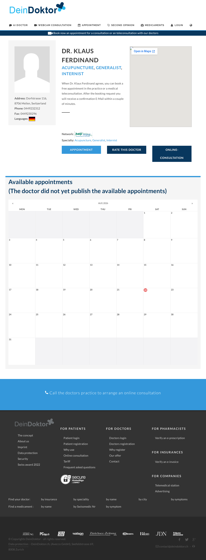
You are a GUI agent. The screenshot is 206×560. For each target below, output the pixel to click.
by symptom (113, 506)
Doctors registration (122, 444)
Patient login (71, 438)
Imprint (22, 447)
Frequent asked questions (79, 467)
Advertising (162, 491)
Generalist (108, 67)
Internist (73, 73)
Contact (114, 461)
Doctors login (117, 438)
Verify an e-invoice (166, 461)
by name (111, 499)
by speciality (81, 499)
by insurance (49, 499)
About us (23, 441)
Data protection (28, 453)
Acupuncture (78, 67)
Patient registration (76, 444)
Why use (69, 449)
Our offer (115, 455)
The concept (25, 435)
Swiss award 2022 (29, 464)
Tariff (67, 461)
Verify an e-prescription (170, 438)
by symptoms (179, 499)
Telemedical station (167, 485)
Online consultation (76, 455)
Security (23, 458)
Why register (117, 449)
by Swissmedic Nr (84, 506)
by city (143, 499)
